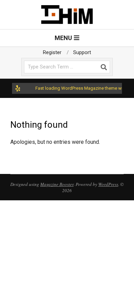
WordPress (108, 184)
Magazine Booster (57, 184)
